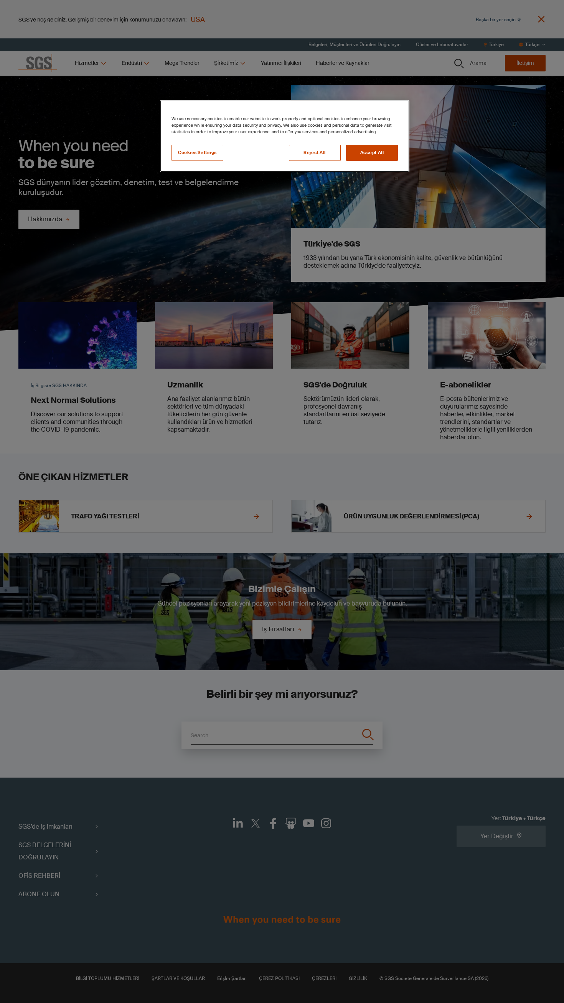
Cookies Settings (197, 153)
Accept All (372, 153)
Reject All (314, 153)
